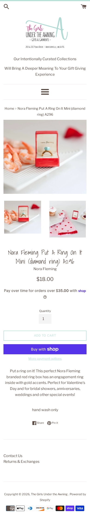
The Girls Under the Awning (49, 494)
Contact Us (12, 456)
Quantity (45, 311)
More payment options (45, 359)
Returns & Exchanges (21, 461)
